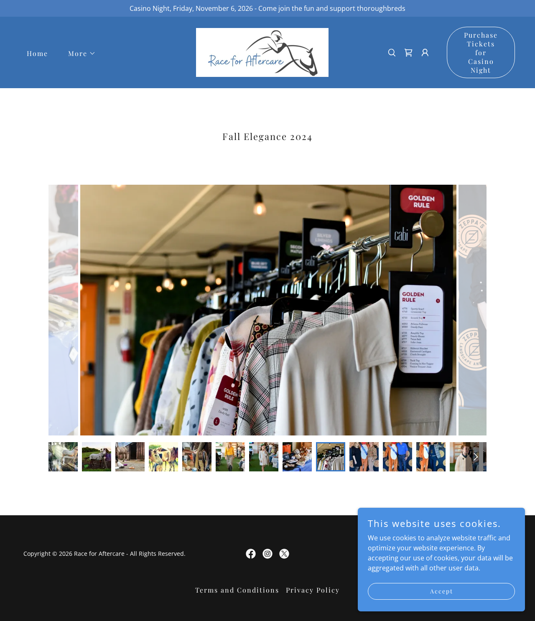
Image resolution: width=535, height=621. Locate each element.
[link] (262, 51)
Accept (441, 591)
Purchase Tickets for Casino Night (481, 52)
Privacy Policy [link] (313, 589)
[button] (78, 53)
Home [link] (37, 53)
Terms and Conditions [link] (237, 589)
